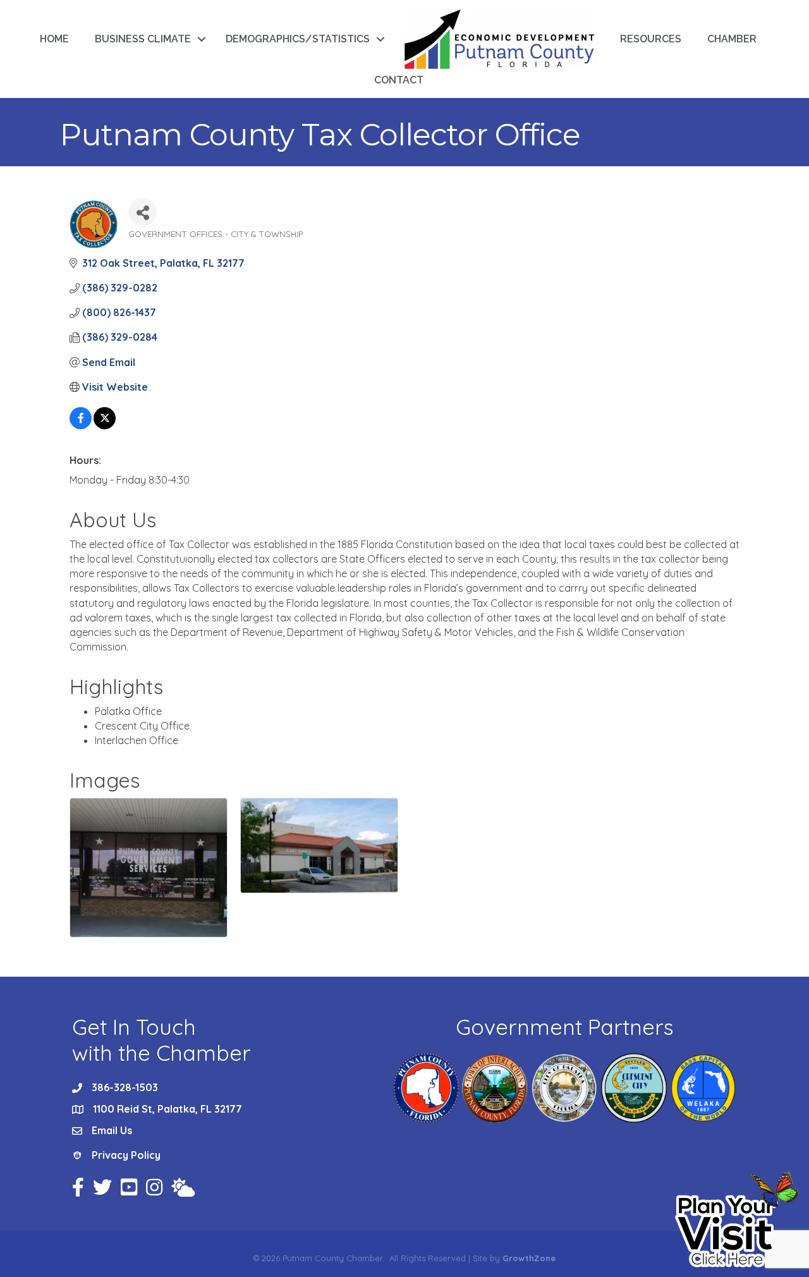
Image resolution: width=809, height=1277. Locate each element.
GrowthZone (529, 1258)
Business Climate (143, 39)
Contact (398, 80)
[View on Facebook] (81, 425)
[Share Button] (142, 212)
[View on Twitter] (105, 425)
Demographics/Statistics (298, 39)
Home (54, 39)
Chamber (732, 39)
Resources (650, 39)
